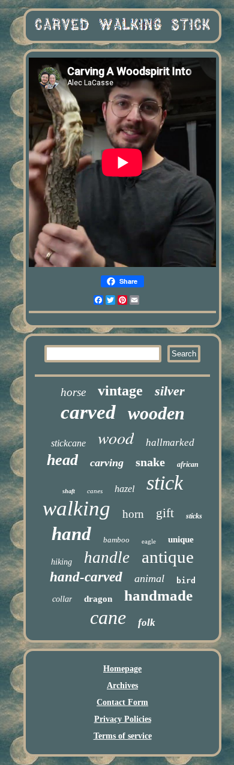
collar (62, 599)
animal (149, 578)
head (62, 460)
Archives (122, 685)
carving (107, 463)
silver (170, 390)
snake (150, 462)
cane (108, 617)
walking (76, 508)
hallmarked (170, 442)
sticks (194, 516)
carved (88, 412)
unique (181, 539)
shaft (68, 491)
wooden (156, 413)
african (188, 464)
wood (116, 437)
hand (71, 533)
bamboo (116, 539)
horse (73, 392)
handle (107, 557)
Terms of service (123, 735)
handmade (158, 595)
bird (186, 580)
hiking (61, 561)
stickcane (68, 443)
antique (168, 556)
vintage (120, 390)
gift (165, 513)
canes (95, 490)
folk (146, 622)
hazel (124, 489)
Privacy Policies (122, 719)
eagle (149, 541)
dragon (98, 599)
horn (133, 514)
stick (164, 483)
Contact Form (122, 702)
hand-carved (86, 576)
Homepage (122, 668)
